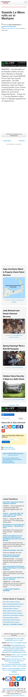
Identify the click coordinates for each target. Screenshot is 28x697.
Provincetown (20, 650)
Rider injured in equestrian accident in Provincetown (11, 555)
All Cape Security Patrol (17, 399)
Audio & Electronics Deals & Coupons (12, 613)
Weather (8, 640)
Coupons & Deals (17, 640)
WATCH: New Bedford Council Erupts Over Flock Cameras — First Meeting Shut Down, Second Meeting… (13, 538)
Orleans (12, 650)
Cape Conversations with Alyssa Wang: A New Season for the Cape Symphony (14, 567)
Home (6, 638)
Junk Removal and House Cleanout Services (11, 313)
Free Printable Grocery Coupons (11, 622)
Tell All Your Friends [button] (8, 414)
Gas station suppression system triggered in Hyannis (13, 502)
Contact (16, 674)
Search (21, 418)
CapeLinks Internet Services (17, 695)
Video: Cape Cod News (19, 655)
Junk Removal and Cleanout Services (12, 459)
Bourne (11, 647)
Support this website (9, 449)
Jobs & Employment (8, 664)
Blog (10, 638)
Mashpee (6, 650)
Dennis (23, 647)
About (11, 674)
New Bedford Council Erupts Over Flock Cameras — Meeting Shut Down (14, 526)
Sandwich (5, 652)
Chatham (17, 647)
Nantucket (23, 643)
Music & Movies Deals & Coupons (11, 620)
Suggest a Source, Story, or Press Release (14, 669)
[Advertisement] (14, 46)
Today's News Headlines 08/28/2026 (11, 589)
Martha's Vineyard (13, 643)
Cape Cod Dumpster (18, 367)
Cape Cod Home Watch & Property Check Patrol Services (13, 272)
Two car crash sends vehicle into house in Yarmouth (13, 578)
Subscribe (6, 442)
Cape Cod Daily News (9, 688)
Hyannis (21, 645)
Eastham (7, 649)
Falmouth (14, 649)
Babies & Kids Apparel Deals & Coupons (13, 604)
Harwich (20, 649)
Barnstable (15, 645)
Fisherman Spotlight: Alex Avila (13, 550)
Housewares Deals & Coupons (10, 617)
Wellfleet (16, 652)
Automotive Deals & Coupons (10, 608)
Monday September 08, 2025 (10, 28)
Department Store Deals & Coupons (12, 606)
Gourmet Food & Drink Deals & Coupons (13, 615)
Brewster (5, 647)
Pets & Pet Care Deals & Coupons (11, 602)
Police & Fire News (18, 638)
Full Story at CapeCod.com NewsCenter (14, 134)
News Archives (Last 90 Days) (17, 666)
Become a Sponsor (8, 668)
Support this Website (18, 671)
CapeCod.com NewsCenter (8, 26)
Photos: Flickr (9, 656)
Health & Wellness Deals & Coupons (12, 611)
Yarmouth (23, 652)
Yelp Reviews (19, 656)
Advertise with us (8, 447)
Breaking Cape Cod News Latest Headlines (14, 634)
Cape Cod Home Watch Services (11, 458)
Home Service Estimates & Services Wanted (16, 661)
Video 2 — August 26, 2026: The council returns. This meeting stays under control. (13, 514)
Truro (11, 652)
